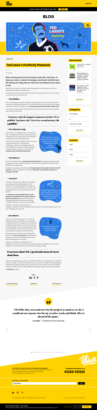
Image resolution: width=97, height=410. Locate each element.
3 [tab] (35, 352)
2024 (71, 155)
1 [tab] (31, 352)
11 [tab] (48, 352)
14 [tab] (53, 352)
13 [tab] (51, 352)
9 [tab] (45, 352)
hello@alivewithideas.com (75, 368)
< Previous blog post (11, 283)
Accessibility (73, 114)
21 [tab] (65, 352)
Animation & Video (75, 124)
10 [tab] (46, 352)
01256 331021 (74, 372)
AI (70, 119)
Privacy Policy (67, 398)
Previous (7, 330)
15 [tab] (55, 352)
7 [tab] (41, 352)
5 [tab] (38, 352)
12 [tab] (50, 352)
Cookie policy (68, 407)
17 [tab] (58, 352)
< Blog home (9, 59)
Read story (80, 67)
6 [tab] (40, 352)
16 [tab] (56, 352)
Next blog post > (57, 283)
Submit (81, 383)
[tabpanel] (48, 315)
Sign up (63, 9)
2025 (71, 150)
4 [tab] (36, 352)
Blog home (34, 283)
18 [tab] (60, 352)
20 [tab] (63, 352)
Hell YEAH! (86, 406)
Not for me (77, 406)
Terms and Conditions (79, 398)
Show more (79, 99)
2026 (71, 144)
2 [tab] (33, 352)
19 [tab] (61, 352)
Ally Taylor (10, 269)
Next (90, 330)
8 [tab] (43, 352)
